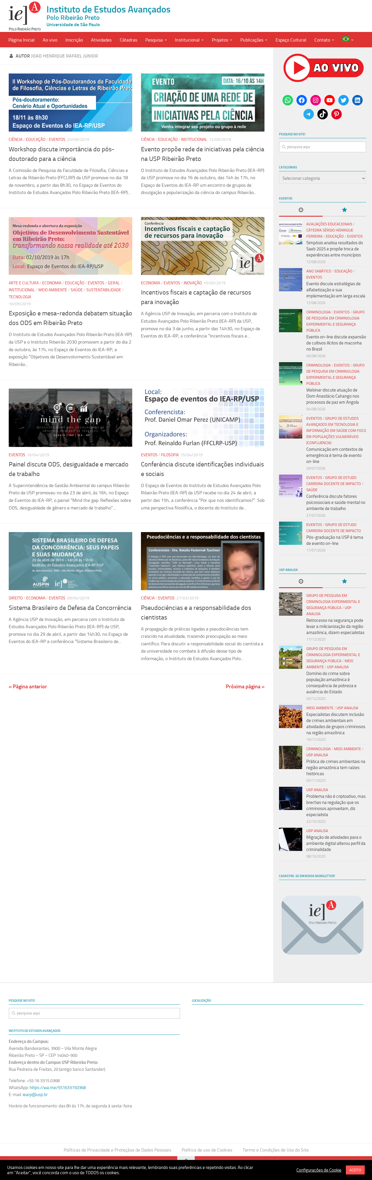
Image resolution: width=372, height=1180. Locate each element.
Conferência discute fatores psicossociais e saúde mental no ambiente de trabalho (335, 502)
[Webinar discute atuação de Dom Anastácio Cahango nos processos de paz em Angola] (290, 373)
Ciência (15, 139)
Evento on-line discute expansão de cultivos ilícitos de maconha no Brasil (336, 343)
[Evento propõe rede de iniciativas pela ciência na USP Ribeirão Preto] (202, 102)
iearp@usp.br (35, 1094)
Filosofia (170, 454)
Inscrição (74, 40)
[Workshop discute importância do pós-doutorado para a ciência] (70, 102)
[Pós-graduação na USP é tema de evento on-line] (290, 533)
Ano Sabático (318, 271)
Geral (114, 283)
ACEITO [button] (355, 1170)
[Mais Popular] (344, 210)
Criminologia (318, 312)
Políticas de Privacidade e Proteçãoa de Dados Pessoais (117, 1150)
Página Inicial (21, 40)
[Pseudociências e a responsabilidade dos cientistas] (202, 561)
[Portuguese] (347, 39)
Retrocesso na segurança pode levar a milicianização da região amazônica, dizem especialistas (335, 626)
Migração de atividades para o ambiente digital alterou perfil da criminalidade (336, 843)
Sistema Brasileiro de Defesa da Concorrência (70, 608)
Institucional (187, 40)
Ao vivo (50, 40)
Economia (51, 283)
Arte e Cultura (24, 283)
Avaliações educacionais (329, 224)
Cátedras (128, 40)
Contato (322, 40)
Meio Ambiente (52, 290)
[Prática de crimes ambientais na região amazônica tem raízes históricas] (290, 757)
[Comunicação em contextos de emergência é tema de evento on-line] (290, 427)
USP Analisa (338, 667)
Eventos (57, 139)
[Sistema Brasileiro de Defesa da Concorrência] (70, 561)
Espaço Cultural (291, 40)
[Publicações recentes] (301, 210)
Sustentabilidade (103, 290)
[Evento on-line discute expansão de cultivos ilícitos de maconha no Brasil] (290, 320)
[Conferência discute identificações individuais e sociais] (202, 418)
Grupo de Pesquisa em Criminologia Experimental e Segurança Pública (333, 601)
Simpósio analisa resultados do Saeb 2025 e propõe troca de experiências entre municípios (334, 249)
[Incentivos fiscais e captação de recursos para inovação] (202, 246)
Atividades (101, 40)
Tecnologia (20, 296)
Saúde (77, 290)
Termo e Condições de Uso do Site (276, 1150)
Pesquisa (154, 40)
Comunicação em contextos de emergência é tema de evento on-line (334, 455)
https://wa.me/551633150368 (58, 1087)
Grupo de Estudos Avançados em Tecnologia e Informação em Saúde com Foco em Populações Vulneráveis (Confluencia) (336, 430)
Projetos (220, 40)
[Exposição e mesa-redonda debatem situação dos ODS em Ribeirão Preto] (70, 246)
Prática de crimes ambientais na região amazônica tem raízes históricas (335, 767)
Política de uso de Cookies (207, 1150)
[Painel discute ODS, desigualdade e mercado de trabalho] (70, 418)
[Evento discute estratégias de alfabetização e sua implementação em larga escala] (290, 279)
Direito (16, 598)
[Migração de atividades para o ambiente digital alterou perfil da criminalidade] (290, 839)
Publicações (251, 40)
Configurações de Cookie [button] (318, 1170)
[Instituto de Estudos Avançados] (25, 15)
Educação (35, 139)
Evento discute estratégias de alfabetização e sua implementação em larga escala (335, 290)
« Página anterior (28, 686)
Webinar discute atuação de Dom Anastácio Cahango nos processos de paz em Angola (332, 396)
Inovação (193, 283)
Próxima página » (245, 686)
